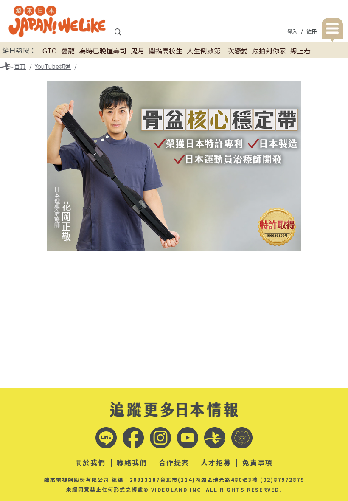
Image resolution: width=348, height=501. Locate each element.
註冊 (311, 31)
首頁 (20, 66)
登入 (292, 31)
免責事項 (257, 463)
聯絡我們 (132, 463)
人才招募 (216, 463)
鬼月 (137, 50)
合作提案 (174, 463)
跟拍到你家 (269, 50)
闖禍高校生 (165, 50)
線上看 (300, 50)
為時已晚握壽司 (102, 50)
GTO (49, 50)
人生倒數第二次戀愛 (217, 50)
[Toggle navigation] (332, 30)
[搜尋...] (117, 35)
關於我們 (90, 463)
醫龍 (68, 50)
